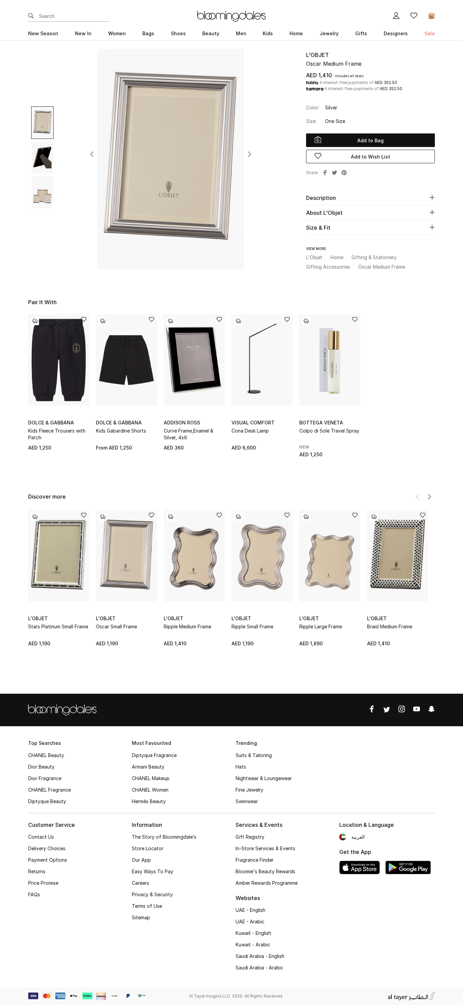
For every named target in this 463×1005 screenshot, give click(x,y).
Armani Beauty (148, 767)
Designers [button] (396, 33)
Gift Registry (250, 837)
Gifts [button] (361, 33)
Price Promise (43, 883)
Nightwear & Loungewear (264, 778)
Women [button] (117, 33)
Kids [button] (268, 33)
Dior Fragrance (44, 778)
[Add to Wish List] (83, 320)
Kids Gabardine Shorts (121, 431)
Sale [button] (429, 33)
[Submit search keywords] (31, 16)
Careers (140, 883)
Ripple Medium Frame (187, 626)
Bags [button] (148, 33)
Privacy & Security (152, 894)
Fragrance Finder (255, 860)
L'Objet (317, 54)
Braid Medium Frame (389, 626)
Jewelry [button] (329, 33)
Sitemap (141, 917)
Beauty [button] (210, 33)
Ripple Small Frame (252, 626)
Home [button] (296, 33)
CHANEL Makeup (150, 778)
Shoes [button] (178, 33)
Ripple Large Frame (320, 626)
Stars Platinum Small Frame (58, 626)
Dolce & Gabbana (51, 422)
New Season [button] (43, 33)
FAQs (34, 894)
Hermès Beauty (149, 801)
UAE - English (250, 910)
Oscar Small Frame (116, 626)
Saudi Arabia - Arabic (259, 967)
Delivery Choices (46, 848)
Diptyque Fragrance (154, 755)
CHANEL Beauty (46, 755)
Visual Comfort (253, 422)
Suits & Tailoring (254, 755)
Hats (241, 767)
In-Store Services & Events (265, 848)
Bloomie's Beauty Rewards (265, 871)
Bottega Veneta (321, 422)
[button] (92, 154)
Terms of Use (147, 906)
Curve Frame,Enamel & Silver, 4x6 (188, 434)
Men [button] (241, 33)
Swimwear (247, 801)
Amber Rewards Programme (267, 883)
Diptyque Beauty (47, 801)
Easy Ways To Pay (152, 871)
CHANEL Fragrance (49, 790)
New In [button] (83, 33)
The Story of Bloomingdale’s (164, 837)
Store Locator (147, 848)
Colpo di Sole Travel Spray (329, 431)
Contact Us (41, 837)
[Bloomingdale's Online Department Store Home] (231, 15)
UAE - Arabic (250, 921)
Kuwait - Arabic (253, 944)
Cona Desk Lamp (250, 431)
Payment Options (47, 860)
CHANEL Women (150, 790)
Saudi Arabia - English (260, 956)
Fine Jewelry (249, 790)
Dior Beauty (41, 767)
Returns (36, 871)
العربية (358, 837)
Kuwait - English (253, 933)
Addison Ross (182, 422)
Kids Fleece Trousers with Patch (56, 434)
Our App (141, 860)
